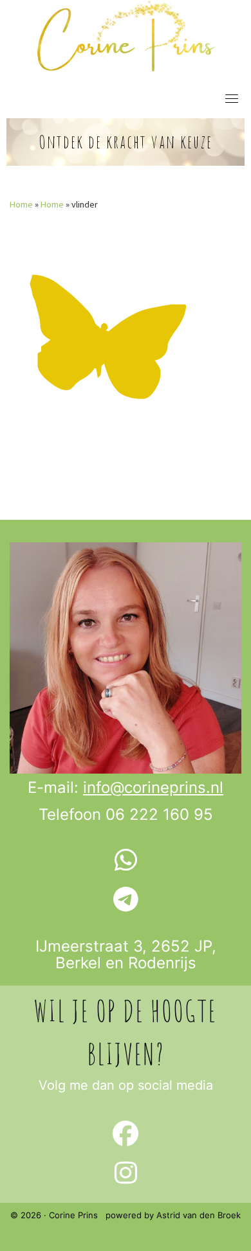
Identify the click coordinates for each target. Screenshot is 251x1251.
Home (21, 204)
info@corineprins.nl (153, 787)
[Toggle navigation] (232, 98)
